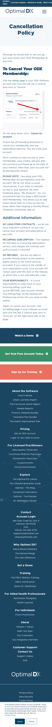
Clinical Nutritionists (25, 467)
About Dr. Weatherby (25, 586)
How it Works (25, 395)
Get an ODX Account (25, 433)
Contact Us (25, 652)
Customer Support (25, 647)
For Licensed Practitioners (25, 445)
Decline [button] (32, 721)
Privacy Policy (26, 693)
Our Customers (25, 635)
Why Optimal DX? (25, 545)
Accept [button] (19, 721)
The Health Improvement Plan (25, 421)
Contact (26, 512)
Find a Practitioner (25, 615)
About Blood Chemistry (25, 549)
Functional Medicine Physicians (25, 454)
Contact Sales (6, 2)
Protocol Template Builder (25, 413)
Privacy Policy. (10, 715)
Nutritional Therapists (25, 598)
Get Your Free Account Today (24, 354)
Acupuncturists (25, 463)
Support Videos (25, 656)
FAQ (25, 660)
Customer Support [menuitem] (18, 2)
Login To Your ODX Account (25, 438)
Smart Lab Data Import (25, 400)
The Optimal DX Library (25, 479)
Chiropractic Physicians (25, 458)
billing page (18, 80)
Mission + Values (25, 627)
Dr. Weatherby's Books (25, 501)
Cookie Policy (26, 700)
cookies (8, 706)
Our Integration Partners (25, 640)
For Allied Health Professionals (25, 594)
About (25, 622)
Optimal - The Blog (25, 488)
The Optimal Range (25, 553)
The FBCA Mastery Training (25, 577)
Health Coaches (25, 603)
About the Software (25, 391)
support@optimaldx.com (26, 533)
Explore (25, 475)
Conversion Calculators (25, 492)
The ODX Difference (25, 558)
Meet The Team (25, 631)
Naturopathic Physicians (25, 450)
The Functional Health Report (25, 404)
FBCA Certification (25, 582)
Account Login (26, 516)
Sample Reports (25, 408)
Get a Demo (25, 565)
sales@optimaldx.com (26, 537)
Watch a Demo (24, 336)
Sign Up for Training (24, 372)
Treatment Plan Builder (25, 417)
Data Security (26, 697)
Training (25, 573)
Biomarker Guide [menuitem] (35, 2)
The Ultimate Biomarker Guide (25, 483)
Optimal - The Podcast (25, 496)
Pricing (25, 429)
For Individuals (25, 610)
